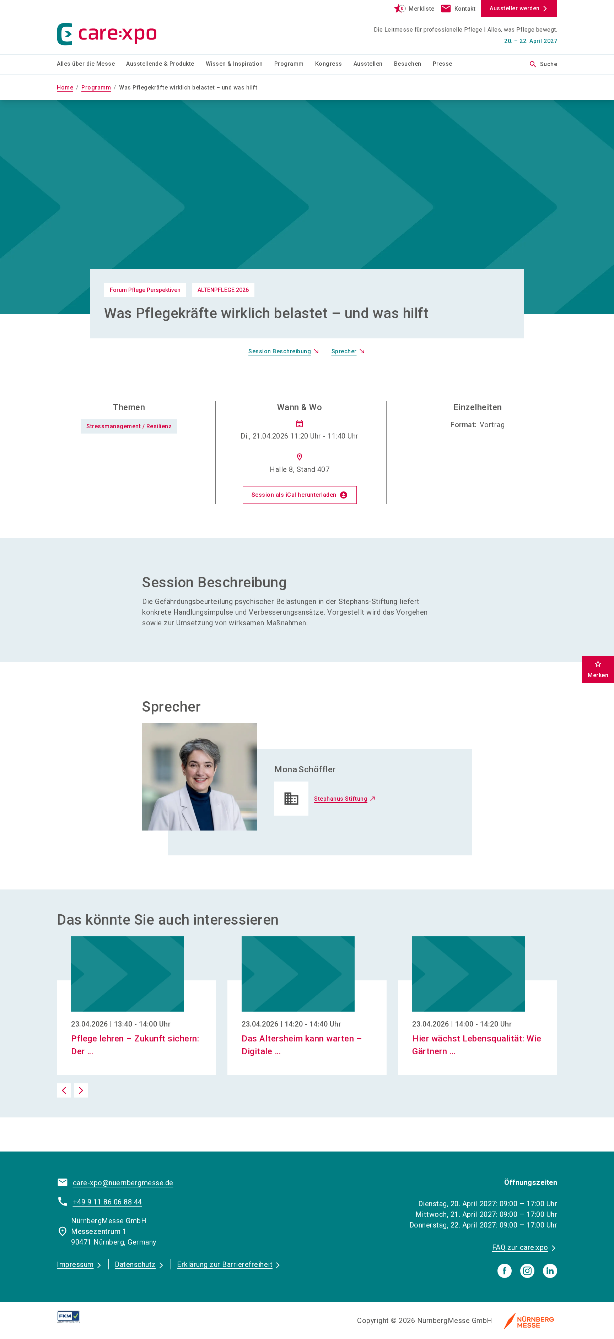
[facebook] (504, 1271)
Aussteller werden (515, 8)
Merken (598, 669)
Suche (543, 64)
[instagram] (527, 1271)
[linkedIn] (550, 1271)
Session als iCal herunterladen (300, 495)
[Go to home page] (115, 27)
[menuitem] (91, 64)
